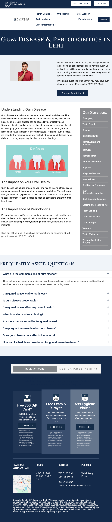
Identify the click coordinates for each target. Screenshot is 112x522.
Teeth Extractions (91, 216)
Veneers (86, 228)
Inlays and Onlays (91, 173)
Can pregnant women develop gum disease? (30, 328)
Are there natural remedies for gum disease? (30, 321)
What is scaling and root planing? (23, 314)
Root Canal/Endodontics (94, 199)
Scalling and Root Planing (94, 205)
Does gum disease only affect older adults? (29, 335)
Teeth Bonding (89, 210)
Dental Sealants (90, 136)
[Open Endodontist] (92, 19)
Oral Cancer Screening (93, 185)
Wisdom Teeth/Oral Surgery (91, 241)
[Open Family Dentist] (51, 14)
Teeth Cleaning (89, 124)
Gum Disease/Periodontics (92, 192)
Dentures (86, 150)
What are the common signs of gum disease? (30, 274)
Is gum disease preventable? (20, 300)
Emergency (88, 118)
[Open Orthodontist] (71, 14)
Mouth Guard (88, 179)
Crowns (86, 130)
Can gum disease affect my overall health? (29, 307)
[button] (56, 273)
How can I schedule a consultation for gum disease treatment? (41, 342)
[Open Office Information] (55, 24)
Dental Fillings (89, 155)
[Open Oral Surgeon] (92, 14)
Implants (86, 167)
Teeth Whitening (90, 234)
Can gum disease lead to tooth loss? (25, 293)
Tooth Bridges (89, 222)
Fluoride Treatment (91, 161)
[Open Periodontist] (49, 19)
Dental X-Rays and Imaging (91, 143)
